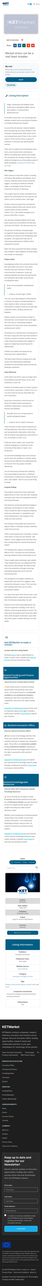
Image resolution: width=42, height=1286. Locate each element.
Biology (7, 984)
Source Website (23, 969)
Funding (25, 862)
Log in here (25, 714)
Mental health (31, 984)
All (11, 862)
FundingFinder (7, 1091)
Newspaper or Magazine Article (23, 976)
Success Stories (7, 1116)
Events (4, 1112)
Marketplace (17, 862)
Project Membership (9, 1099)
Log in (21, 80)
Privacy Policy (7, 1142)
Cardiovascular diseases (18, 984)
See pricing (11, 85)
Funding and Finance (9, 1069)
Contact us (25, 1269)
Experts (5, 1081)
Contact (5, 1134)
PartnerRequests (8, 1095)
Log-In (14, 919)
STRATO (12, 212)
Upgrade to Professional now (15, 834)
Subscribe (21, 1229)
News (4, 1108)
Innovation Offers (8, 1065)
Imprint (4, 1138)
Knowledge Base (8, 1073)
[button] (6, 24)
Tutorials (5, 1120)
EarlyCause (33, 390)
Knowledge (32, 862)
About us (5, 1130)
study (24, 438)
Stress (7, 987)
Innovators (6, 1077)
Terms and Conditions (9, 1146)
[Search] (37, 867)
